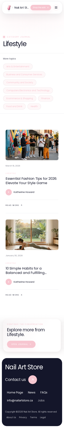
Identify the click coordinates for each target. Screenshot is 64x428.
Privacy (23, 417)
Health (34, 106)
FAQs (43, 392)
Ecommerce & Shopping (19, 98)
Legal (43, 417)
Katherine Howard (24, 192)
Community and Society (19, 82)
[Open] (56, 7)
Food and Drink (14, 106)
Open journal (19, 344)
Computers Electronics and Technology (28, 90)
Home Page (15, 392)
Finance (45, 98)
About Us (11, 417)
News (31, 392)
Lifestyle (11, 173)
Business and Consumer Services (24, 74)
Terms (33, 417)
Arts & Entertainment (17, 66)
